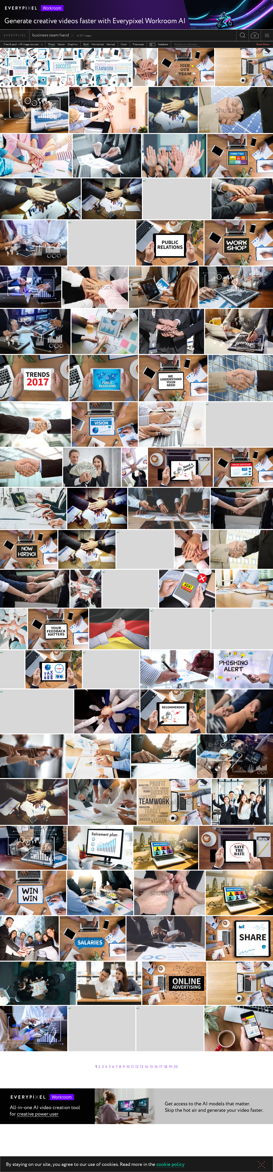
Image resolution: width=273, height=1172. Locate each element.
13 (141, 1067)
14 (146, 1067)
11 (132, 1067)
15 (151, 1067)
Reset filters (262, 44)
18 (165, 1067)
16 (156, 1067)
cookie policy (170, 1164)
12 (137, 1067)
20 (176, 1067)
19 (170, 1067)
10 (128, 1067)
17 (160, 1067)
